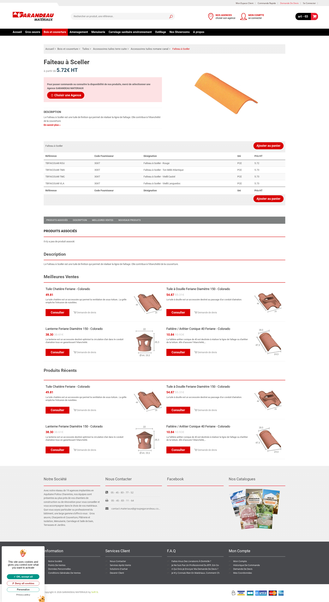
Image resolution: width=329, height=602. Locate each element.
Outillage (160, 32)
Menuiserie (98, 32)
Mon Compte (240, 561)
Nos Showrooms (179, 32)
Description (80, 220)
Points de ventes (56, 565)
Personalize (23, 589)
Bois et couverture (55, 32)
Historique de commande (246, 565)
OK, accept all (24, 576)
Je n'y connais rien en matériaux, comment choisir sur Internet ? (205, 572)
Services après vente (120, 565)
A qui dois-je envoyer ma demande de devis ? (195, 568)
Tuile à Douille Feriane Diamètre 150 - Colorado (198, 289)
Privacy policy (23, 595)
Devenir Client (117, 572)
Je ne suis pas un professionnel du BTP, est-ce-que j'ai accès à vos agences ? (210, 565)
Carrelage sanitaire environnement (130, 32)
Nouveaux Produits (129, 220)
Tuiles (85, 48)
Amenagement (79, 32)
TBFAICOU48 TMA (55, 170)
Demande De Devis (242, 568)
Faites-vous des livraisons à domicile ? (191, 561)
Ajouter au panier (269, 145)
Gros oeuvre (32, 32)
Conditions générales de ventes (64, 572)
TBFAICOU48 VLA (54, 183)
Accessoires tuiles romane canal (149, 48)
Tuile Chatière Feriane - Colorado (68, 289)
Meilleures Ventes (102, 220)
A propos (198, 32)
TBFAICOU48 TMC (55, 176)
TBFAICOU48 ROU (55, 163)
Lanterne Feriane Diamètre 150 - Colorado (74, 329)
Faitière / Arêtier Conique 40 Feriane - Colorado (198, 329)
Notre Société (55, 561)
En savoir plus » (52, 125)
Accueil (17, 32)
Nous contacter (118, 561)
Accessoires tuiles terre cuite (110, 48)
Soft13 (94, 592)
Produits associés (57, 220)
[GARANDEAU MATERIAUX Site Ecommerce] (33, 17)
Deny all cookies (24, 583)
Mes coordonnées (242, 572)
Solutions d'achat (119, 568)
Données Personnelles (59, 568)
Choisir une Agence (67, 95)
